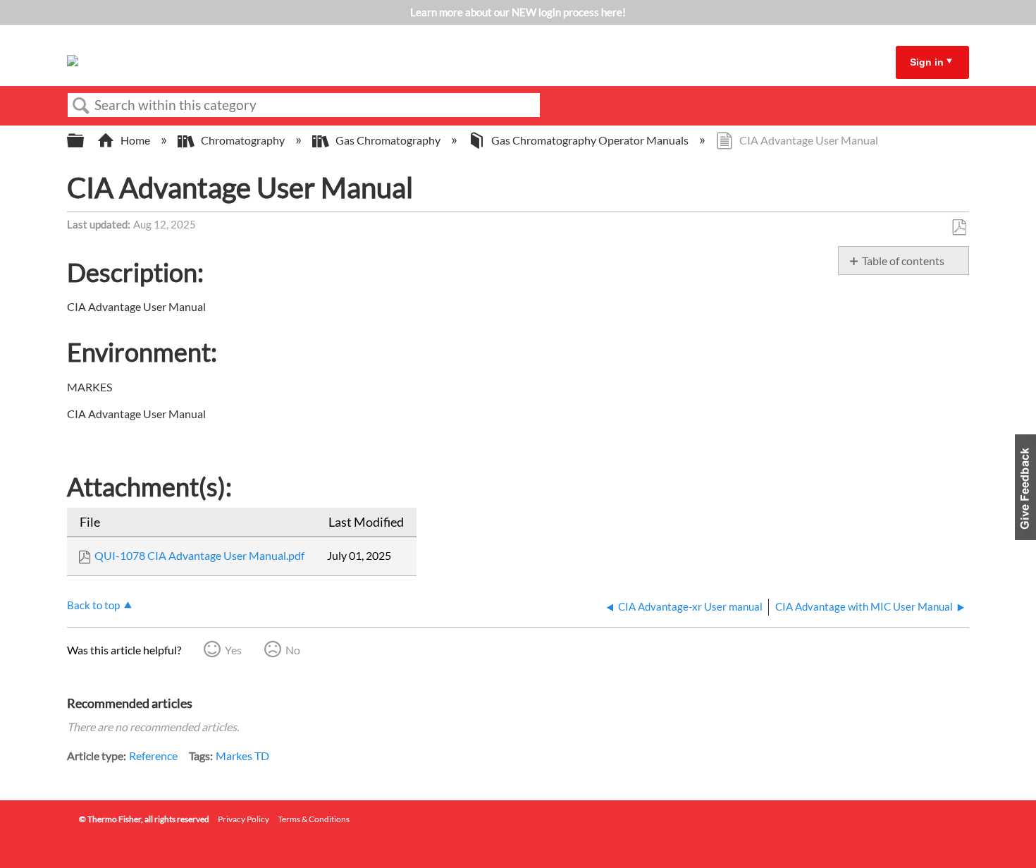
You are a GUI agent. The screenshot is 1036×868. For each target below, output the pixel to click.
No (292, 649)
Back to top (93, 605)
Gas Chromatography (388, 140)
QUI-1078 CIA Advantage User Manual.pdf (199, 555)
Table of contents (903, 260)
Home (135, 140)
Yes (233, 649)
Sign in (927, 62)
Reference (153, 755)
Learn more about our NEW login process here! (518, 12)
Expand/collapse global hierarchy (84, 140)
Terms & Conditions (314, 819)
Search (81, 106)
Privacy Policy (243, 819)
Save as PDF (958, 227)
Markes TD (242, 755)
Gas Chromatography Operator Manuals (590, 140)
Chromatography (243, 140)
